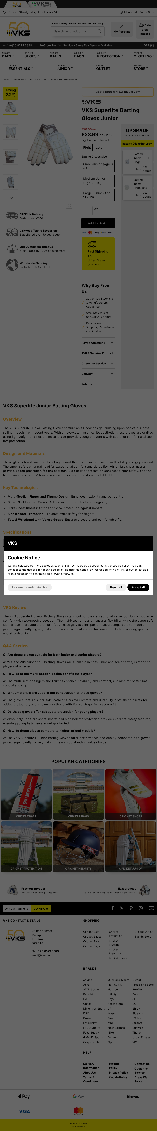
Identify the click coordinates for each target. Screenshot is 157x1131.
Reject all (116, 587)
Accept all (138, 587)
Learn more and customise (29, 587)
